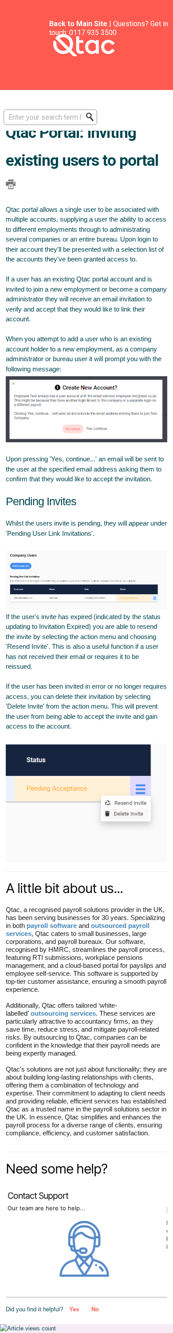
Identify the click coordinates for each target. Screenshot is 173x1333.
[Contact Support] (85, 1275)
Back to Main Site (78, 23)
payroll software (52, 925)
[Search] (92, 117)
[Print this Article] (11, 184)
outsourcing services (63, 1013)
